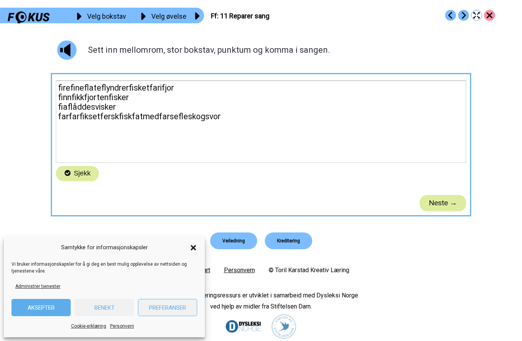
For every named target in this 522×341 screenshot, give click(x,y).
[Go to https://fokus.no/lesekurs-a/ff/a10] (450, 15)
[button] (193, 248)
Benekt (104, 307)
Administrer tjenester (37, 286)
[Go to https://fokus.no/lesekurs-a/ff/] (489, 15)
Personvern (122, 326)
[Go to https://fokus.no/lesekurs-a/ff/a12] (463, 15)
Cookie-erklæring (88, 326)
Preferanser (167, 307)
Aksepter (41, 307)
